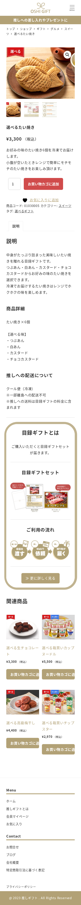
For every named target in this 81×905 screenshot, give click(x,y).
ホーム (11, 801)
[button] (67, 55)
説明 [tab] (16, 226)
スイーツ (65, 205)
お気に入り (14, 824)
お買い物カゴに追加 (43, 183)
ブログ (11, 854)
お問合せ (12, 847)
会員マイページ (17, 816)
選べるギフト (24, 211)
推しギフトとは (17, 809)
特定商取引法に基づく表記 (25, 870)
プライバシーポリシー (21, 886)
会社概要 (12, 862)
